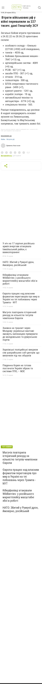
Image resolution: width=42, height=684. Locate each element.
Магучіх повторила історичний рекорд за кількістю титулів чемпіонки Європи (19, 315)
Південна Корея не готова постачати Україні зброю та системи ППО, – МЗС (18, 368)
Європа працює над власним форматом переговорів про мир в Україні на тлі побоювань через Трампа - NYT (21, 298)
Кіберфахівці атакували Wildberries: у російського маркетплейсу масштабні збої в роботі (20, 279)
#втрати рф (10, 139)
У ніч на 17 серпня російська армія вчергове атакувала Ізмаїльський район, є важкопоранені (18, 248)
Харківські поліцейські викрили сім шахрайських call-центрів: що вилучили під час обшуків (21, 352)
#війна (3, 139)
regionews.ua (6, 136)
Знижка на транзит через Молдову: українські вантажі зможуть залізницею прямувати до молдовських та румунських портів (20, 334)
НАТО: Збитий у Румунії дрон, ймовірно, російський (18, 264)
